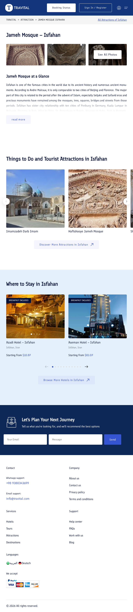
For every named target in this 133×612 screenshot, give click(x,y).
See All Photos (107, 54)
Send (112, 439)
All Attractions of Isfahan (112, 19)
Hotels (10, 521)
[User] (119, 8)
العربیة (13, 563)
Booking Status (61, 7)
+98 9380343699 (17, 483)
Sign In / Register (96, 7)
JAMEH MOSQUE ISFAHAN (51, 19)
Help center (75, 521)
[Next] (126, 201)
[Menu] (126, 8)
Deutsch (26, 563)
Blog (71, 542)
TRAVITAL (11, 19)
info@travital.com (17, 499)
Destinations (13, 542)
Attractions (12, 535)
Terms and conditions (81, 499)
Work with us (76, 535)
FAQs (72, 528)
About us (74, 478)
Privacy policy (77, 492)
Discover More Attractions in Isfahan (63, 244)
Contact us (75, 485)
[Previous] (6, 201)
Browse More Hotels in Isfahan (63, 380)
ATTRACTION (27, 19)
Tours (9, 528)
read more (18, 119)
